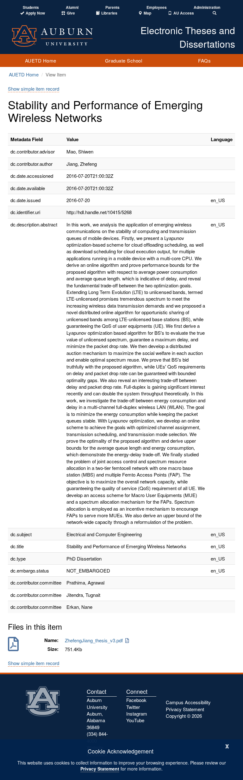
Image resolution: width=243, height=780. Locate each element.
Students (31, 7)
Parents (112, 7)
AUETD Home (40, 60)
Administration (207, 7)
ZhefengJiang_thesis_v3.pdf (95, 640)
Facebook (136, 700)
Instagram (136, 713)
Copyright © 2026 (184, 715)
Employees (156, 7)
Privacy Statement (99, 768)
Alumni (72, 7)
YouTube (135, 720)
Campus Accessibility (188, 702)
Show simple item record (33, 88)
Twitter (133, 707)
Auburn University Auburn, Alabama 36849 (97, 713)
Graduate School (123, 60)
